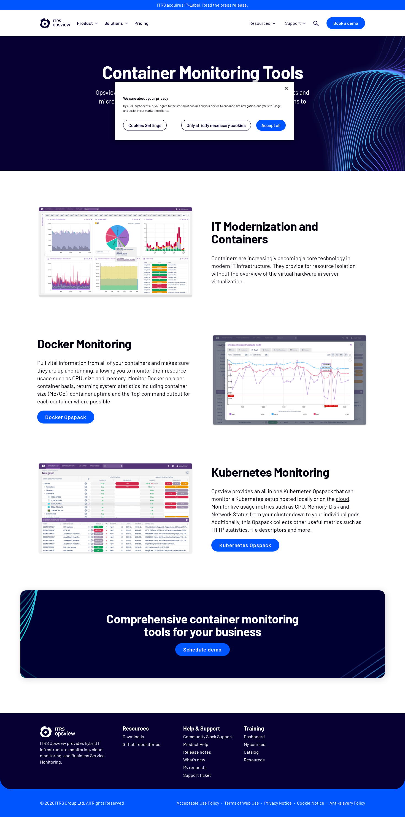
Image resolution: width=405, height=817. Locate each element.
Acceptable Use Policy (198, 802)
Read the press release (224, 4)
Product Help (195, 744)
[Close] (286, 88)
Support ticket (197, 775)
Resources (259, 23)
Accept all (270, 125)
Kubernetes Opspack (245, 545)
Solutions (113, 23)
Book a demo (345, 23)
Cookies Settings (144, 125)
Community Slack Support (208, 736)
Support (293, 23)
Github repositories (141, 744)
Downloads (133, 736)
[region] (204, 111)
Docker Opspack (65, 417)
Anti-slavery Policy (347, 802)
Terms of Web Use (241, 802)
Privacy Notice (278, 802)
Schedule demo (202, 649)
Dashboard (254, 736)
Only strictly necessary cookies (216, 125)
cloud (342, 498)
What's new (194, 759)
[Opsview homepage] (55, 23)
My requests (195, 767)
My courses (254, 744)
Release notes (197, 751)
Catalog (251, 751)
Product (85, 23)
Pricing (141, 23)
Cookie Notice (310, 802)
